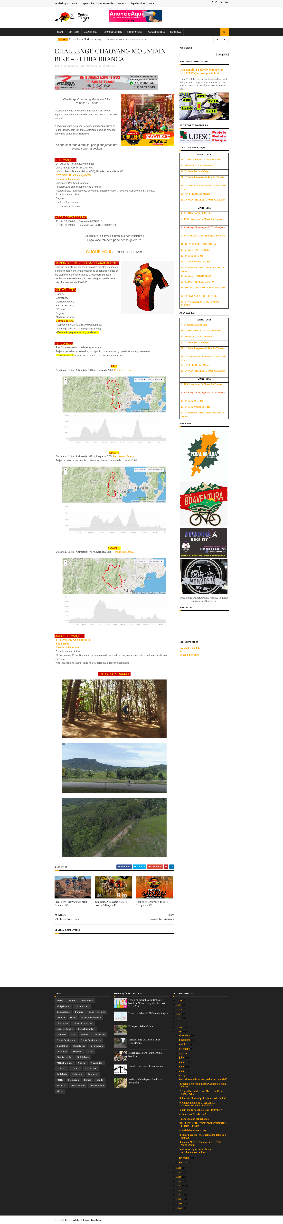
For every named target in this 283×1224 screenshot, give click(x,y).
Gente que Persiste (91, 1040)
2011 (179, 1198)
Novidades (96, 1063)
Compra (79, 1012)
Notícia (81, 1063)
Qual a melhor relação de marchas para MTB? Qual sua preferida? (201, 71)
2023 (179, 1013)
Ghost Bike (62, 1046)
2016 (179, 1176)
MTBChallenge (107, 66)
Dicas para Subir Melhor (140, 1026)
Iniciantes (62, 1051)
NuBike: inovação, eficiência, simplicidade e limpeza (202, 1136)
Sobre (151, 3)
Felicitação (99, 1034)
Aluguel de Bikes (137, 3)
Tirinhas (61, 1085)
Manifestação (64, 1057)
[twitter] (221, 2)
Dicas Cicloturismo (83, 1023)
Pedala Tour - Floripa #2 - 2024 (85, 39)
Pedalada (62, 1074)
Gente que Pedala (106, 3)
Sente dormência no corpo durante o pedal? (203, 1079)
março (183, 1075)
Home (60, 32)
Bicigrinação (63, 1006)
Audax (72, 1000)
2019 (179, 1031)
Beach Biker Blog (189, 654)
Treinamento (78, 1085)
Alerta (60, 1000)
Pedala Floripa (61, 3)
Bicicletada (87, 1000)
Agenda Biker (88, 3)
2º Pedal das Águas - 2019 (193, 1130)
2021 (179, 1022)
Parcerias (122, 3)
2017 (179, 1172)
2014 (179, 1185)
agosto (183, 1053)
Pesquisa (93, 1074)
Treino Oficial (97, 1085)
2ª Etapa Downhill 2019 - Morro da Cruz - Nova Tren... (201, 1092)
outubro (184, 1044)
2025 (179, 1004)
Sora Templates (72, 1220)
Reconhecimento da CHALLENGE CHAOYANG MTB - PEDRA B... (197, 1104)
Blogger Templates (92, 1220)
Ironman (77, 1051)
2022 (179, 1018)
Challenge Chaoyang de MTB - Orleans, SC (72, 903)
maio (182, 1066)
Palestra (61, 1068)
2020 (179, 1027)
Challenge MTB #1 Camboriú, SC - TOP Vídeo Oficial (200, 1143)
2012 (179, 1194)
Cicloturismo (134, 32)
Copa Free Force (97, 1012)
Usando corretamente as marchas (145, 1066)
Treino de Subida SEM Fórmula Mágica (148, 1013)
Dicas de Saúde (65, 1029)
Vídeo (60, 1091)
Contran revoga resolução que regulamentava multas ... (195, 1151)
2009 (179, 1207)
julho (182, 1057)
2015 (179, 1181)
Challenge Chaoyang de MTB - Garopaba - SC (153, 903)
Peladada (77, 1074)
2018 (179, 1167)
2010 (179, 1203)
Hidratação (79, 1046)
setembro (184, 1048)
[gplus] (227, 2)
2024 (179, 1009)
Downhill (61, 1034)
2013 (179, 1190)
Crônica (61, 1017)
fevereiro (184, 1157)
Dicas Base (62, 1023)
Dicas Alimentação (91, 1017)
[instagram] (216, 2)
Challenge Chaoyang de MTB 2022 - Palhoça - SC (111, 903)
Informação (97, 1046)
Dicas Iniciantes (86, 1029)
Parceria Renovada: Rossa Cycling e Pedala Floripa (202, 1085)
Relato (87, 1080)
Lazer (90, 1051)
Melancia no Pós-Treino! (192, 1114)
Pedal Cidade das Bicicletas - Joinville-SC (201, 1109)
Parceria (75, 1068)
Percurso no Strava (124, 370)
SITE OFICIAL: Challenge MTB (73, 639)
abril (182, 1071)
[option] (141, 39)
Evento (62, 39)
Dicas (73, 1017)
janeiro (183, 1162)
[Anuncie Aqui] (135, 20)
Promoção (73, 1080)
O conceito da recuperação (194, 1118)
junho (182, 1062)
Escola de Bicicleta (189, 648)
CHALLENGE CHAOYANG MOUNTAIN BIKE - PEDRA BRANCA (203, 1125)
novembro (185, 1039)
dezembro (185, 1035)
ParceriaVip (91, 1068)
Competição (63, 1012)
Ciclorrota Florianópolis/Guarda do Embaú (202, 1098)
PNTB (60, 1080)
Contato (75, 3)
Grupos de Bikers (113, 32)
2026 (179, 1000)
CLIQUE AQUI (98, 252)
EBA (73, 1034)
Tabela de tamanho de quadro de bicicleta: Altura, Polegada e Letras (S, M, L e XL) (147, 1003)
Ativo (182, 651)
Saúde (99, 1080)
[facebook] (212, 2)
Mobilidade (83, 1057)
